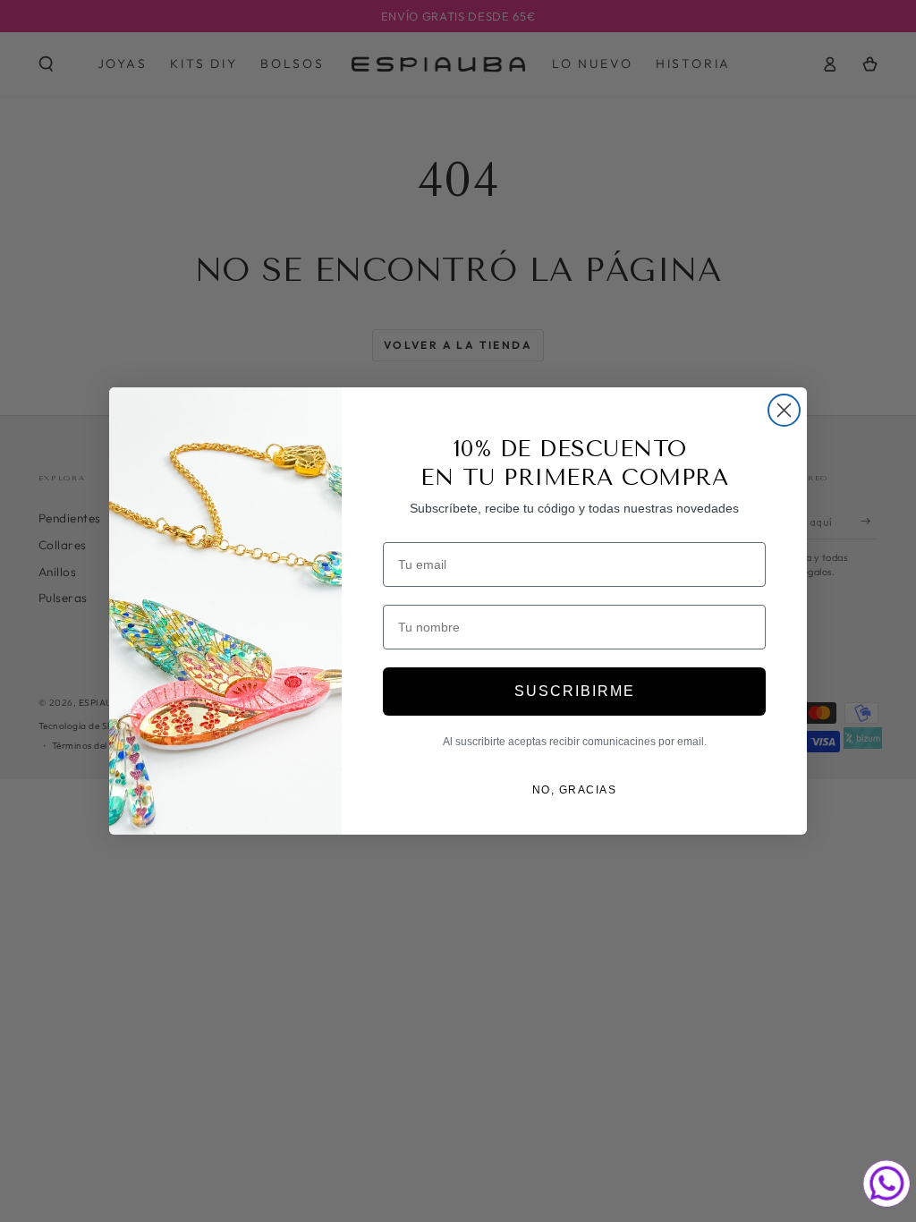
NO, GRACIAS (574, 790)
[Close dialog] (784, 410)
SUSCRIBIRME (574, 691)
